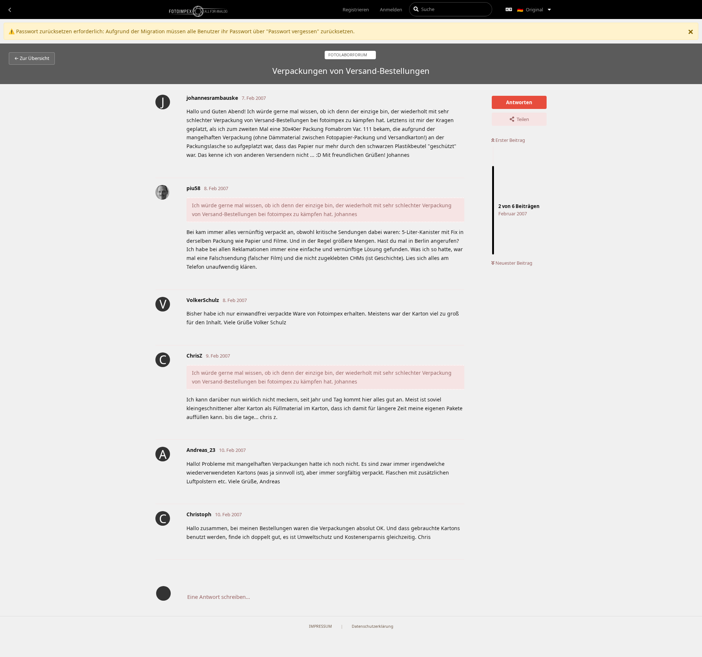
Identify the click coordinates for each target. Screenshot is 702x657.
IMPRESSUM (320, 626)
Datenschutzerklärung (372, 626)
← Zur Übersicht (31, 58)
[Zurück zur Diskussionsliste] (9, 9)
